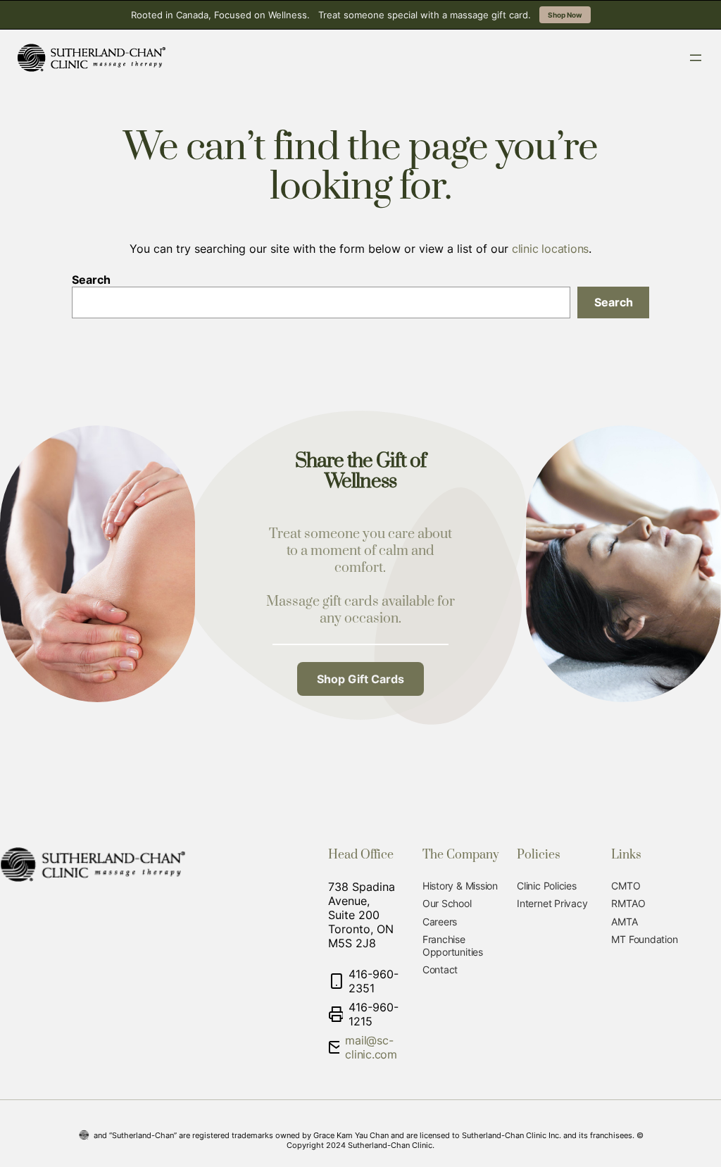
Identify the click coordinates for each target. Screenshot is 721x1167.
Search (91, 280)
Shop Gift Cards (360, 679)
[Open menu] (695, 57)
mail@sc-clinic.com (371, 1047)
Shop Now (565, 15)
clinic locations (550, 249)
